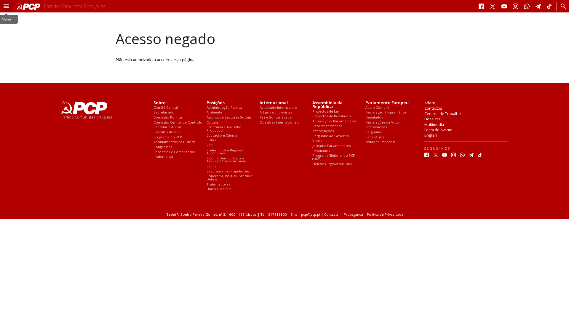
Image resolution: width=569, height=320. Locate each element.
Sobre (160, 103)
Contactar (332, 214)
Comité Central (166, 107)
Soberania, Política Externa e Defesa (230, 178)
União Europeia (219, 189)
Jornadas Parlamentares (331, 146)
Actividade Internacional (279, 107)
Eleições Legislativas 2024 (332, 164)
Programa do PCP (168, 137)
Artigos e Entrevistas (276, 112)
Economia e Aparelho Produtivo (224, 129)
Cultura (212, 122)
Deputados (321, 151)
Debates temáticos (327, 126)
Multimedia (434, 124)
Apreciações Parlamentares (334, 121)
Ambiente (214, 112)
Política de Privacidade (385, 214)
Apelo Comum (377, 107)
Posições (216, 103)
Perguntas (373, 132)
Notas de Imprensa (380, 142)
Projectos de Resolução (331, 116)
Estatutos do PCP (167, 132)
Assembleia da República (327, 105)
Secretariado (164, 112)
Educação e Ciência (222, 135)
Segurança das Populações (228, 171)
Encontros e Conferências (174, 152)
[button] (6, 6)
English (430, 135)
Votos (317, 141)
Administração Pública (224, 107)
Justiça (212, 140)
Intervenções (323, 131)
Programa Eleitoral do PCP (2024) (333, 157)
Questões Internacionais (279, 122)
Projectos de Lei (325, 111)
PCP (210, 145)
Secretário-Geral (167, 127)
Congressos (163, 147)
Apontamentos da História (175, 142)
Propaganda (353, 214)
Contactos (433, 108)
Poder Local (163, 157)
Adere (429, 103)
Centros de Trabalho (442, 113)
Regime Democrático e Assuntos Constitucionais (226, 160)
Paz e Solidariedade (276, 117)
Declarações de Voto (382, 122)
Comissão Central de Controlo (178, 122)
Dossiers (432, 119)
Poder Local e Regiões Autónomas (225, 152)
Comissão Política (168, 117)
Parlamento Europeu (387, 103)
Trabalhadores (218, 184)
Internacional (274, 103)
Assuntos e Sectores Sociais (229, 117)
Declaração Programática (385, 112)
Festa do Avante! (438, 130)
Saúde (212, 166)
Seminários (374, 137)
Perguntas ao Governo (330, 136)
